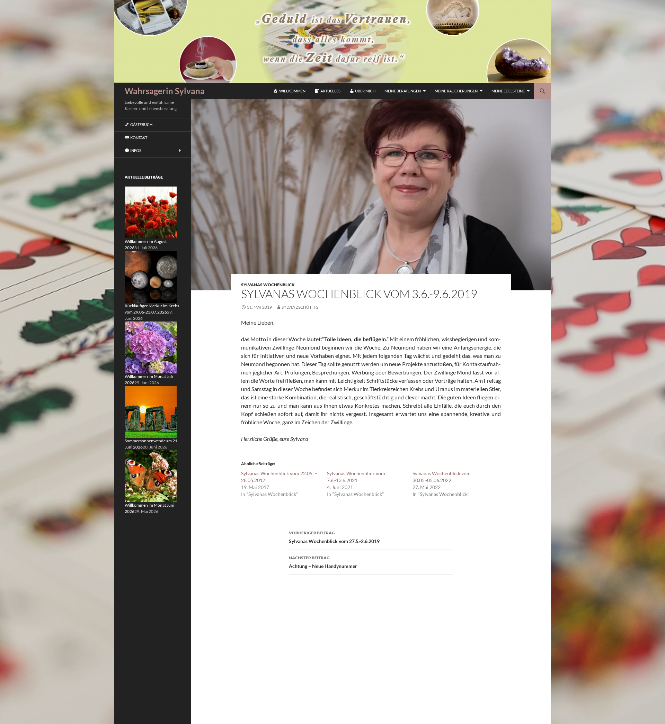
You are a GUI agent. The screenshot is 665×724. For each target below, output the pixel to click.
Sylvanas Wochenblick (268, 284)
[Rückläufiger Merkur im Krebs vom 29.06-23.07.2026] (151, 276)
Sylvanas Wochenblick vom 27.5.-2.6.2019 (334, 537)
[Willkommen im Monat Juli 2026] (151, 347)
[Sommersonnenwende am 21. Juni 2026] (151, 411)
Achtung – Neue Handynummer (323, 562)
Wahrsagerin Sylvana (165, 91)
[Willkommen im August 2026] (151, 212)
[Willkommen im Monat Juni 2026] (151, 475)
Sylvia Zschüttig (300, 307)
